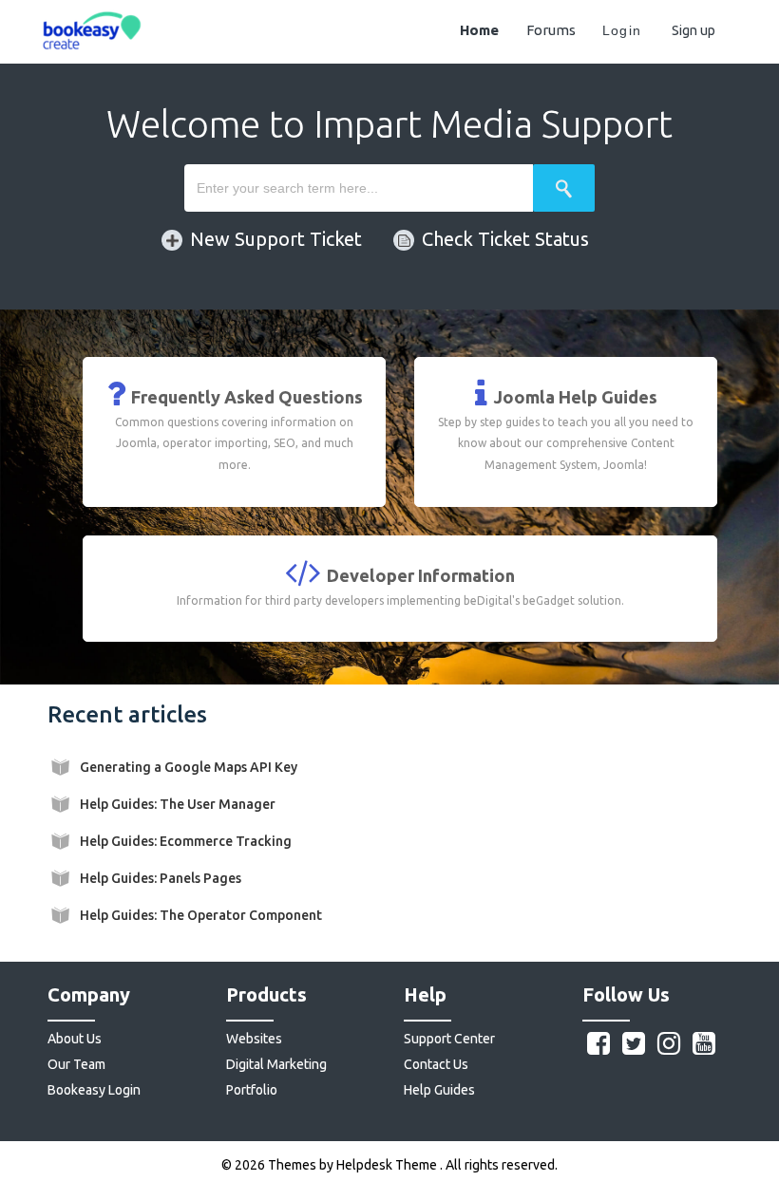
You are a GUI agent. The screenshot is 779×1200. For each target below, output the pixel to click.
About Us (75, 1038)
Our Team (76, 1064)
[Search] (564, 188)
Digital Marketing (276, 1064)
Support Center (449, 1038)
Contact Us (436, 1064)
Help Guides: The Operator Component (201, 915)
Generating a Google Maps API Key (188, 767)
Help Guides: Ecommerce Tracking (186, 841)
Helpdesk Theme (388, 1164)
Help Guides (439, 1089)
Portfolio (251, 1089)
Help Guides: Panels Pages (160, 878)
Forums (551, 30)
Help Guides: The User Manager (178, 804)
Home (479, 30)
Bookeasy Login (94, 1089)
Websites (254, 1038)
